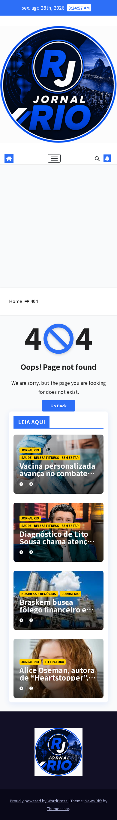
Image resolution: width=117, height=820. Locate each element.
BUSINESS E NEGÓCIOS (38, 593)
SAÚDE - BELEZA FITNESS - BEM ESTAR (50, 457)
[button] (97, 158)
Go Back (58, 406)
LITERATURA (54, 662)
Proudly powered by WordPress (39, 801)
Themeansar (58, 808)
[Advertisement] (58, 226)
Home (15, 301)
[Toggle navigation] (54, 158)
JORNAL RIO (30, 450)
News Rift (93, 801)
